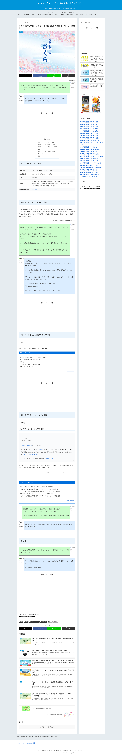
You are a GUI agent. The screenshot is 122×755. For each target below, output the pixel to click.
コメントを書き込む (47, 727)
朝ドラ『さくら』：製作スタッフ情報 (47, 146)
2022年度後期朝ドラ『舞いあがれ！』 (91, 138)
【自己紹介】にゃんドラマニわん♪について (63, 750)
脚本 (40, 149)
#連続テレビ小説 (27, 445)
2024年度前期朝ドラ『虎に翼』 (89, 131)
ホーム (39, 750)
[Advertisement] (47, 124)
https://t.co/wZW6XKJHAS (31, 454)
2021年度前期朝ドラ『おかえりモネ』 (91, 147)
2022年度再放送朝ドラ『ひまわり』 (90, 172)
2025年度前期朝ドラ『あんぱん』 (90, 126)
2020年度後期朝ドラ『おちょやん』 (90, 149)
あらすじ (31, 621)
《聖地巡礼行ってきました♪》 (88, 176)
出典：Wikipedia (70, 371)
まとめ (39, 156)
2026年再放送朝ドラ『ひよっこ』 (90, 151)
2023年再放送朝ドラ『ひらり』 (89, 170)
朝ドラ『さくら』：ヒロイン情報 (46, 151)
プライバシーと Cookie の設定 (26, 743)
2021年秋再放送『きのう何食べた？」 (91, 174)
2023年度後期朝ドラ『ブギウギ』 (90, 133)
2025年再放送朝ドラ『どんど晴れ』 (90, 154)
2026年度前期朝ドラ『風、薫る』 (90, 122)
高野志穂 (55, 621)
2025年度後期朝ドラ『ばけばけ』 (90, 124)
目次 (45, 139)
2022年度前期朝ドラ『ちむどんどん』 (91, 140)
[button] (68, 75)
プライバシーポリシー (80, 750)
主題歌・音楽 (44, 621)
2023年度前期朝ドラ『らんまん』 (90, 135)
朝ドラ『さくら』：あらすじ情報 (46, 144)
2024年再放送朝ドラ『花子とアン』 (90, 158)
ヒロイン (41, 153)
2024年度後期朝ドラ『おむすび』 (90, 128)
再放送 (26, 621)
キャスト (37, 621)
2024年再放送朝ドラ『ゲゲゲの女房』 (91, 163)
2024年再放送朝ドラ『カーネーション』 (91, 156)
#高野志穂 (40, 450)
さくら (50, 621)
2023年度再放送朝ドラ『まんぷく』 (90, 165)
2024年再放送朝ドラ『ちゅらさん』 (90, 160)
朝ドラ (21, 621)
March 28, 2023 (48, 458)
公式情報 (34, 189)
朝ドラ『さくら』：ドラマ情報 (46, 142)
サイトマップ (45, 750)
